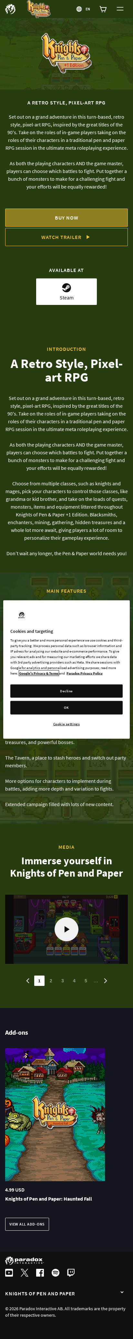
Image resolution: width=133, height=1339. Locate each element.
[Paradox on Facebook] (40, 1273)
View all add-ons (27, 1224)
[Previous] (27, 980)
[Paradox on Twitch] (71, 1273)
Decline (66, 690)
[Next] (105, 980)
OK (66, 707)
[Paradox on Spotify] (55, 1273)
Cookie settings (66, 724)
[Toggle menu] (120, 9)
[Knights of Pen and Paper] (122, 1293)
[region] (66, 669)
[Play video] (66, 929)
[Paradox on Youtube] (9, 1273)
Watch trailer (61, 237)
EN (88, 8)
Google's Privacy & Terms (38, 673)
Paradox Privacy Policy (84, 673)
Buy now (66, 217)
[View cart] (103, 9)
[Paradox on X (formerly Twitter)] (24, 1273)
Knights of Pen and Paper (40, 1293)
